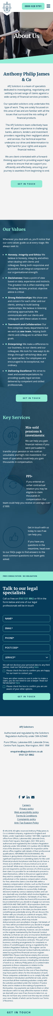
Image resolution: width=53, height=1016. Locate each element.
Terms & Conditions (26, 815)
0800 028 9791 (33, 6)
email (32, 797)
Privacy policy (27, 808)
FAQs (13, 552)
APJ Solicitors (7, 8)
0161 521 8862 (26, 598)
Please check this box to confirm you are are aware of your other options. (26, 687)
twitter (23, 797)
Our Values (14, 229)
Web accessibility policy (26, 812)
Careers (26, 805)
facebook (19, 797)
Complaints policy (26, 819)
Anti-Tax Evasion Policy (26, 822)
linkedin (28, 797)
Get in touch (26, 184)
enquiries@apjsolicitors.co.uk (26, 751)
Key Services (16, 417)
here (36, 667)
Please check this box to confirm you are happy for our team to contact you (28, 671)
